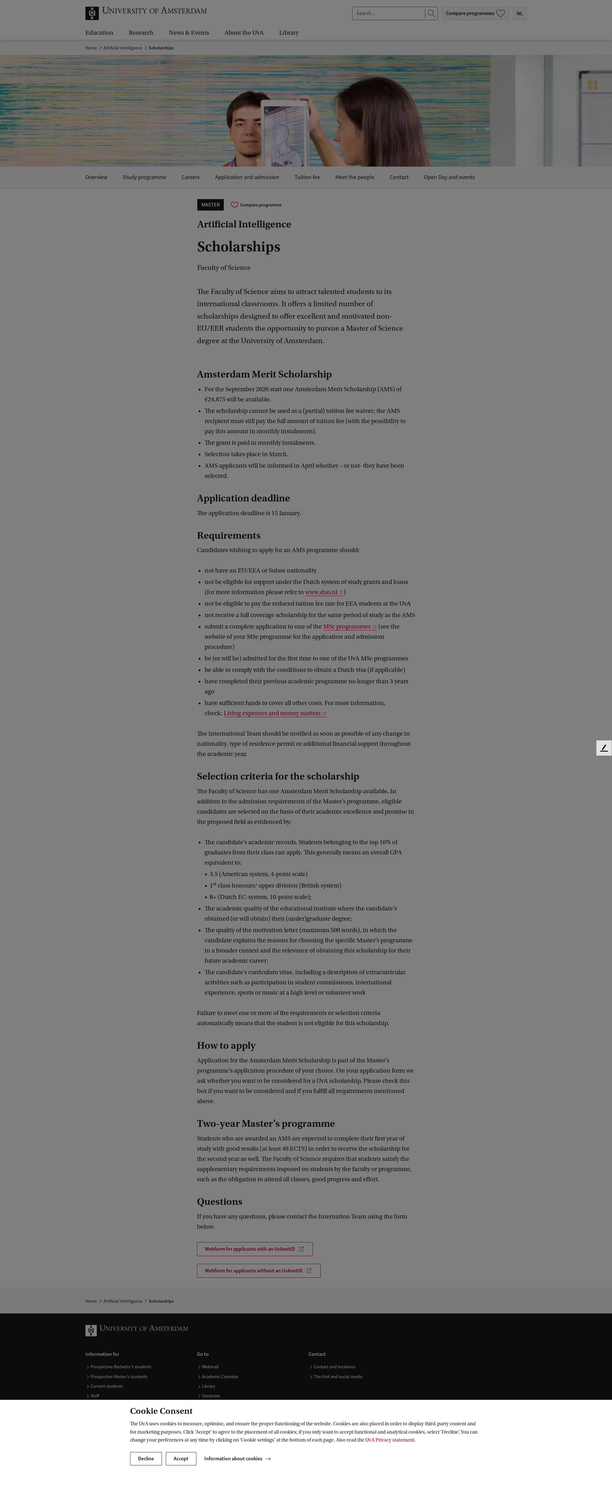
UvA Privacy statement (389, 1440)
